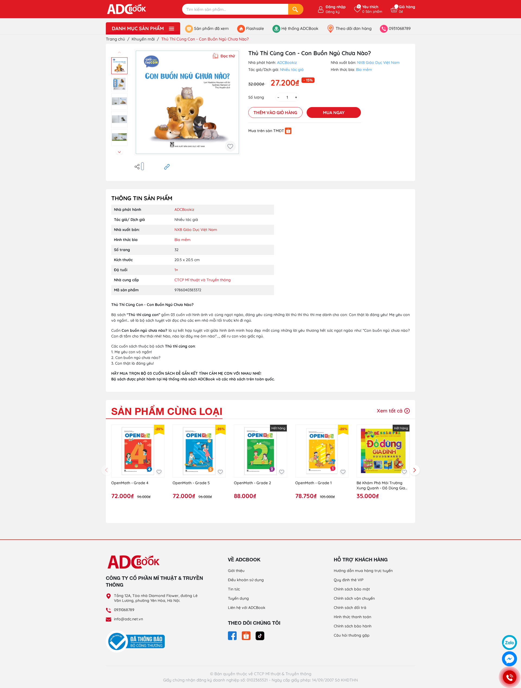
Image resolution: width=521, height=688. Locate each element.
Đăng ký (332, 12)
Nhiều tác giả (292, 69)
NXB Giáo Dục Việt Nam (378, 62)
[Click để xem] (187, 102)
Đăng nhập (336, 6)
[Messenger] (509, 658)
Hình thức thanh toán (352, 616)
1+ (176, 269)
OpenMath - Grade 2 (252, 482)
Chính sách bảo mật (352, 589)
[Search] (295, 9)
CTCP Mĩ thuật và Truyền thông (202, 279)
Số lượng (256, 97)
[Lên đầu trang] (510, 628)
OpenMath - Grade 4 (129, 482)
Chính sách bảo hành (352, 626)
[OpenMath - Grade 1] (321, 451)
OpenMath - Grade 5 (191, 482)
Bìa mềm (364, 69)
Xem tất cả (390, 411)
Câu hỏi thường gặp (352, 635)
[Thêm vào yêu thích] (230, 146)
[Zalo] (509, 642)
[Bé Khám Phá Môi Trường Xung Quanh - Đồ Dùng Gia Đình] (383, 451)
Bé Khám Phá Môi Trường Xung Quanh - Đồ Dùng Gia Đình (381, 485)
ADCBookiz (287, 62)
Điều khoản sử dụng (246, 579)
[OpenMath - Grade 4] (137, 451)
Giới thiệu (236, 570)
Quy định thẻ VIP (348, 579)
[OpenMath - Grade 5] (199, 451)
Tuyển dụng (238, 598)
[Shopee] (288, 130)
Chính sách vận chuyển (354, 598)
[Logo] (155, 561)
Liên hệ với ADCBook (246, 607)
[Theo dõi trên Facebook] (233, 635)
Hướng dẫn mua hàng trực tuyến (363, 570)
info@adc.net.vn (128, 619)
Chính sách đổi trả (350, 607)
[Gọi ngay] (509, 677)
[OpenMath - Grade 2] (260, 451)
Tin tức (234, 589)
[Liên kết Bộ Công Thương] (137, 641)
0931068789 (124, 609)
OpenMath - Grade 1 (313, 482)
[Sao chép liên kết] (167, 166)
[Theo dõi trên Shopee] (247, 635)
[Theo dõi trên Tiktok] (260, 635)
